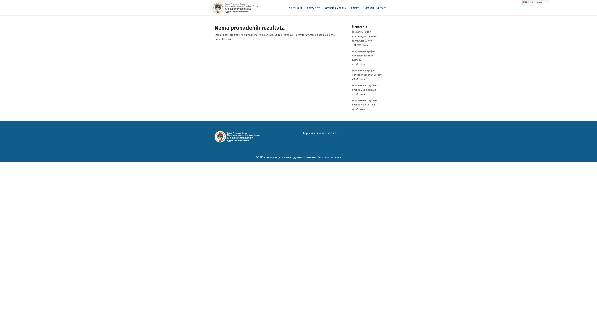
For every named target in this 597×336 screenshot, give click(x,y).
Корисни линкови (313, 133)
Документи (313, 8)
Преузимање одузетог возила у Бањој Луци (365, 102)
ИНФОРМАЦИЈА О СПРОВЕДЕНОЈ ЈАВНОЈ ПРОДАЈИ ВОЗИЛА (364, 36)
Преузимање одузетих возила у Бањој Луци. (365, 87)
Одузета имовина (335, 8)
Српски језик (534, 2)
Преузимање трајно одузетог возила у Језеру (367, 72)
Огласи (369, 8)
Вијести (355, 8)
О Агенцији (295, 8)
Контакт (381, 8)
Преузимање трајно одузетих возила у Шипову (363, 55)
